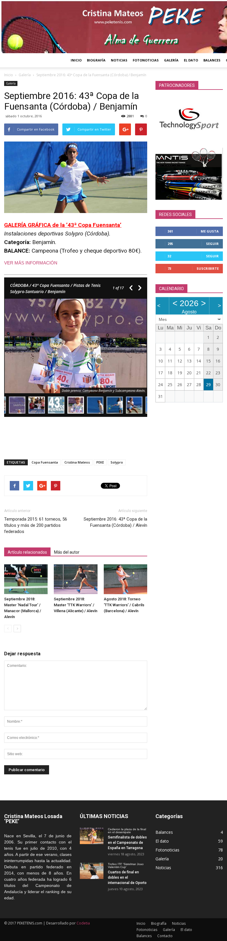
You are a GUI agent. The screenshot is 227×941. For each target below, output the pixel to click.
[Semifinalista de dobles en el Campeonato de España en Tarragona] (91, 836)
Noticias (119, 60)
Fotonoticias (146, 60)
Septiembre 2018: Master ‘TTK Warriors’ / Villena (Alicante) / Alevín (75, 605)
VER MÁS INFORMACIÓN (30, 262)
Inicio (76, 60)
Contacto (165, 935)
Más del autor (67, 552)
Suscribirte (208, 268)
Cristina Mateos (77, 462)
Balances (211, 60)
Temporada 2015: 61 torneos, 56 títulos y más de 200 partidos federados (35, 525)
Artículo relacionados (27, 552)
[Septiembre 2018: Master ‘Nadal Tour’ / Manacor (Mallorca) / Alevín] (26, 579)
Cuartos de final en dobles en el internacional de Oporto (127, 877)
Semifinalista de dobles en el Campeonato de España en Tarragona (127, 842)
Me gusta (210, 231)
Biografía (96, 60)
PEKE (100, 462)
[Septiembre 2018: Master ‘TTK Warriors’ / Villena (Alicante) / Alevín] (75, 579)
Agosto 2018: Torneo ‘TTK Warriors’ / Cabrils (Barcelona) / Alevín (124, 605)
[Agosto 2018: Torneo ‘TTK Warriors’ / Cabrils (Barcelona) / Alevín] (125, 579)
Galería (171, 60)
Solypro (117, 462)
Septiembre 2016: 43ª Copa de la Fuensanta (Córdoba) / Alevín (115, 522)
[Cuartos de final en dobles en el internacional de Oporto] (91, 871)
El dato (191, 60)
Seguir (212, 243)
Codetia (83, 923)
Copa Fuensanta (45, 462)
